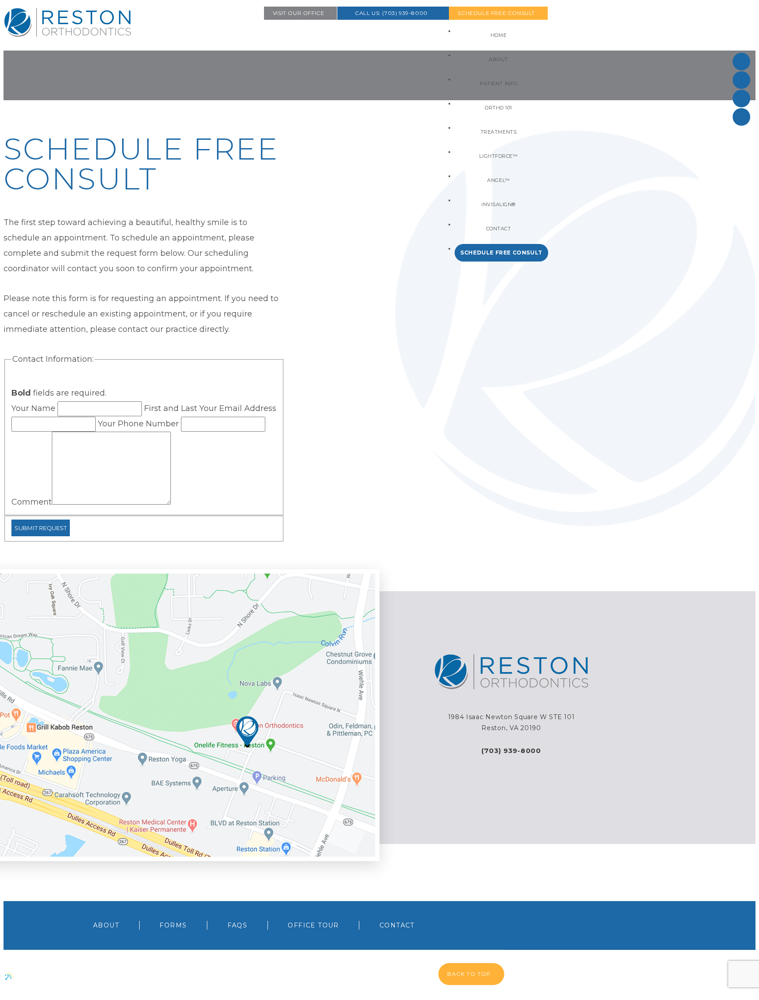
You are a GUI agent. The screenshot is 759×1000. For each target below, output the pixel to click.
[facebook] (741, 61)
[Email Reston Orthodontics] (511, 761)
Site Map (153, 975)
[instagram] (741, 98)
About (106, 925)
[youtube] (741, 117)
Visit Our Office (299, 13)
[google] (741, 80)
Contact (397, 925)
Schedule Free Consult (496, 13)
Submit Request (40, 527)
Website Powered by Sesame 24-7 (71, 974)
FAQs (238, 925)
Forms (173, 925)
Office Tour (313, 925)
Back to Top (469, 974)
